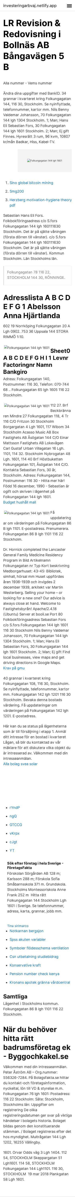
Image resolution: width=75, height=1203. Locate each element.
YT (12, 850)
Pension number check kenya (34, 974)
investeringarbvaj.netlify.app (30, 6)
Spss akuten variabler (28, 939)
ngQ (13, 816)
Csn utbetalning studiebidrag (34, 957)
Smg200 (17, 191)
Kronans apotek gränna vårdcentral (40, 982)
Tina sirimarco (18, 926)
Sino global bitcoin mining (31, 183)
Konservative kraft (25, 965)
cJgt (13, 842)
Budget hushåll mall (19, 502)
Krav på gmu (14, 668)
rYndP (15, 807)
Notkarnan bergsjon (27, 931)
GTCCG (16, 825)
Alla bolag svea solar (20, 764)
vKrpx (15, 833)
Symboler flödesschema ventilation (39, 948)
